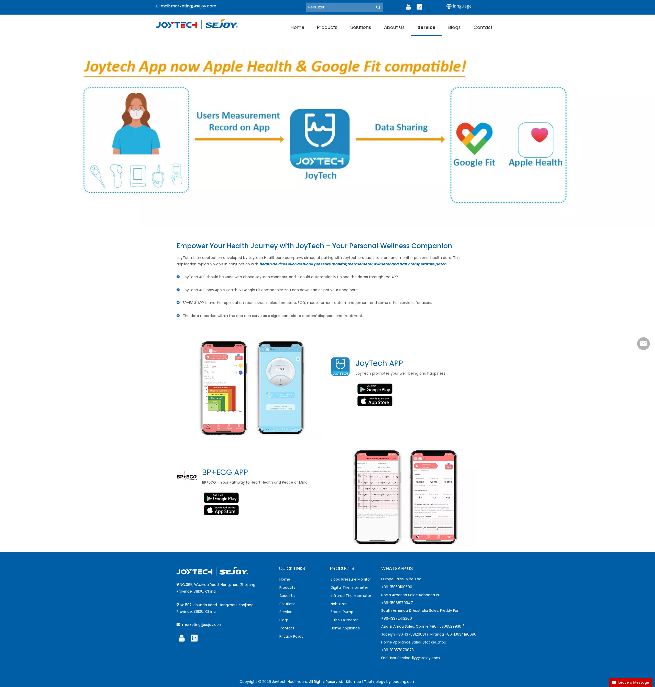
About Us (287, 595)
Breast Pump (342, 611)
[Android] (375, 388)
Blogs (284, 620)
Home (284, 579)
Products (287, 587)
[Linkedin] (419, 7)
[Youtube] (408, 7)
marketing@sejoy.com (193, 6)
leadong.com (404, 681)
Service (285, 611)
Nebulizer (339, 603)
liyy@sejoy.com (426, 657)
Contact (286, 628)
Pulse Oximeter (344, 620)
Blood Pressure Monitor (351, 579)
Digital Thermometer (349, 587)
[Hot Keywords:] (378, 7)
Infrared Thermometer (351, 595)
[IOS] (375, 401)
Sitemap (353, 681)
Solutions (287, 603)
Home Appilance (345, 628)
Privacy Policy (291, 636)
